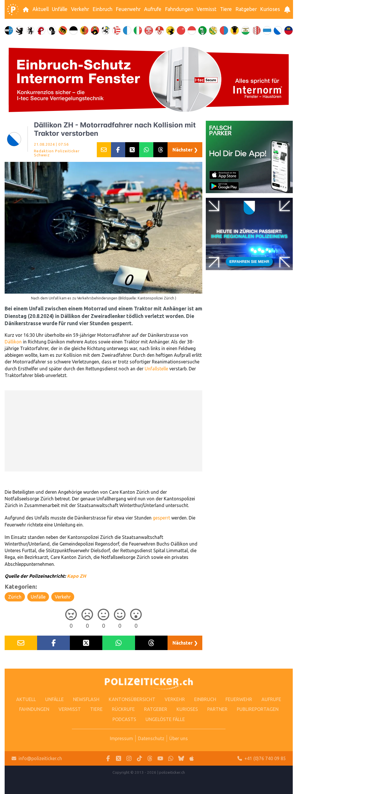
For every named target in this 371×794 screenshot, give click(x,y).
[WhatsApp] (171, 758)
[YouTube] (160, 758)
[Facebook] (108, 758)
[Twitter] (118, 758)
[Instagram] (129, 758)
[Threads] (150, 758)
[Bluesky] (181, 758)
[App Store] (191, 758)
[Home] (13, 9)
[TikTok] (139, 758)
